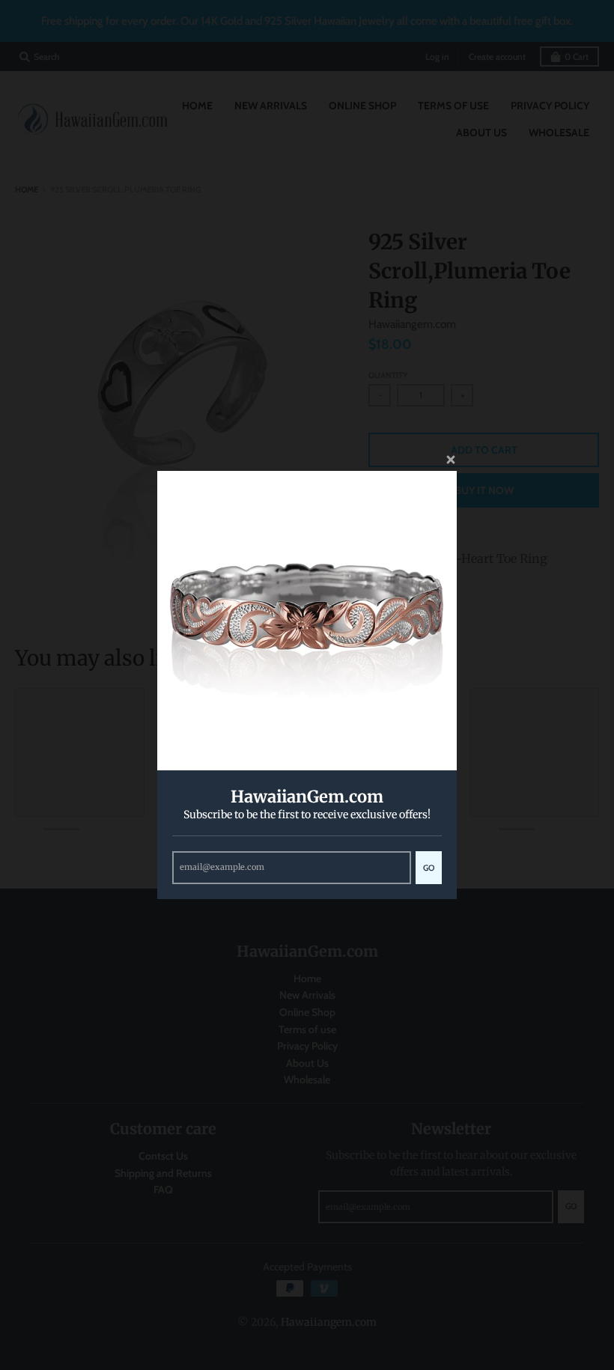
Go (428, 867)
